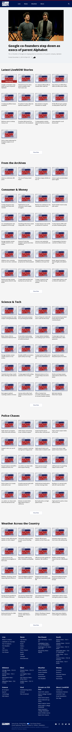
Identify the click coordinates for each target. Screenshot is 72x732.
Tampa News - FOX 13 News (62, 647)
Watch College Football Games (44, 694)
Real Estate (59, 678)
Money (58, 668)
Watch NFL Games (43, 692)
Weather (41, 668)
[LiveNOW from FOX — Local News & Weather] (8, 4)
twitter (65, 724)
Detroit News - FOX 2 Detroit (8, 674)
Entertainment (24, 658)
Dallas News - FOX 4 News (62, 655)
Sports (22, 652)
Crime (21, 648)
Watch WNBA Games (44, 713)
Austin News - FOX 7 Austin (62, 662)
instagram (62, 724)
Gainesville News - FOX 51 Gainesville (62, 651)
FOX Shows (5, 652)
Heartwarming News (26, 690)
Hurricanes (41, 674)
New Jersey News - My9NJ (43, 651)
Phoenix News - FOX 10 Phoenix (27, 671)
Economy (58, 670)
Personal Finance (61, 674)
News (22, 637)
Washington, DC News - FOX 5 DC (45, 647)
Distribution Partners (62, 692)
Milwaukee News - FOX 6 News (8, 682)
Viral (22, 687)
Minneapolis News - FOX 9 (7, 678)
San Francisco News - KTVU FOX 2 (26, 678)
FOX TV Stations (6, 644)
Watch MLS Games (43, 715)
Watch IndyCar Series (44, 703)
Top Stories (23, 639)
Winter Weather (42, 670)
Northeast (42, 637)
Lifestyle (22, 656)
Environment (41, 676)
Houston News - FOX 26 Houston (63, 658)
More (42, 4)
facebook (59, 724)
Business (58, 672)
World (21, 644)
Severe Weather (42, 672)
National (22, 642)
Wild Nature (5, 696)
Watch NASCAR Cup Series (43, 700)
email (69, 724)
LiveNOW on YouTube (8, 642)
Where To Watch (7, 639)
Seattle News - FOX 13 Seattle (26, 682)
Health (22, 654)
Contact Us (59, 690)
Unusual (22, 692)
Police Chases (24, 650)
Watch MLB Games (43, 698)
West (22, 668)
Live (3, 637)
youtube (55, 724)
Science (5, 687)
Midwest (5, 668)
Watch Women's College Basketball (43, 710)
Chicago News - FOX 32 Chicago (9, 671)
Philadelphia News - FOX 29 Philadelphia (43, 644)
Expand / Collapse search (69, 3)
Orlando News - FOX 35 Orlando (63, 644)
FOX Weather (6, 646)
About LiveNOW (62, 687)
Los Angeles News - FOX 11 (25, 674)
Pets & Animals (24, 694)
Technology (5, 694)
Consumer (59, 676)
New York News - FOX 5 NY (45, 640)
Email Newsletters (61, 696)
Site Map (58, 698)
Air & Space (5, 690)
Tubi (3, 648)
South (58, 637)
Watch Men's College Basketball (44, 706)
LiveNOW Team (60, 694)
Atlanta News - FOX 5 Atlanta (62, 640)
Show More (36, 152)
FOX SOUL (5, 650)
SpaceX (4, 692)
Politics (22, 646)
